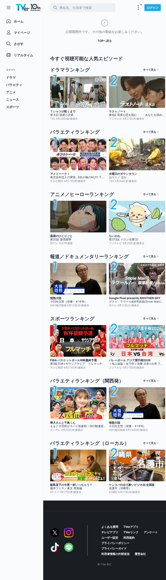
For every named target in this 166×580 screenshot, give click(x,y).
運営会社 (140, 554)
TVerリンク (131, 532)
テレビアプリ (109, 532)
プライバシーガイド (114, 548)
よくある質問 (109, 526)
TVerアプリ (131, 526)
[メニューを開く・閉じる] (138, 7)
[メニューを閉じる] (8, 7)
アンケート (151, 532)
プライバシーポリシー (115, 543)
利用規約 (129, 537)
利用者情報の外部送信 (115, 554)
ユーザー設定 (109, 537)
